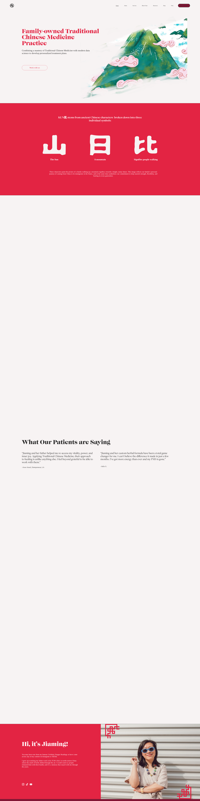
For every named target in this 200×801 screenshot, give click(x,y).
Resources (155, 5)
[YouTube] (31, 784)
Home (117, 5)
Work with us (35, 68)
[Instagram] (23, 784)
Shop (164, 5)
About (125, 5)
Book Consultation (184, 5)
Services (134, 5)
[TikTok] (27, 784)
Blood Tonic (145, 5)
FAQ (172, 5)
